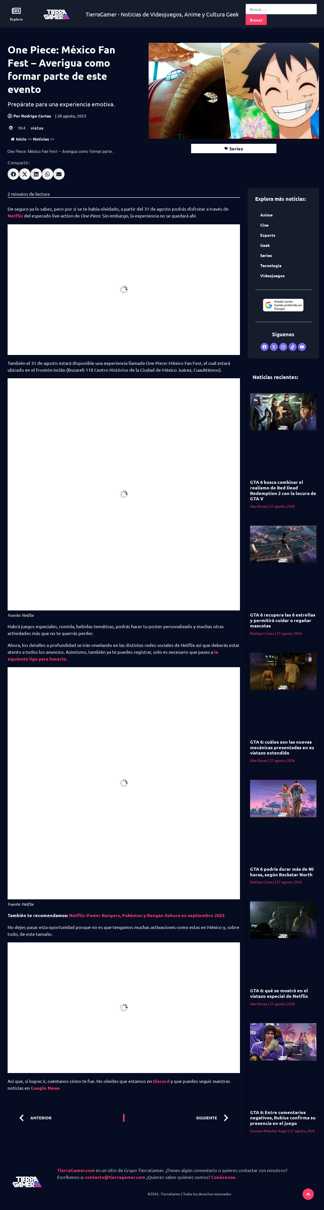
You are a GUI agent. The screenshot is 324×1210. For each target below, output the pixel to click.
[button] (13, 174)
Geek (265, 245)
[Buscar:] (281, 9)
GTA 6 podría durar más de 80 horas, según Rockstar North (282, 871)
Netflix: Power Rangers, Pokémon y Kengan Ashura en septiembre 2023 (147, 915)
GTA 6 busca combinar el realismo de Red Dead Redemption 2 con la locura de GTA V (283, 490)
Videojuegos (272, 275)
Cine (264, 225)
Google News (45, 1088)
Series (236, 148)
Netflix (16, 216)
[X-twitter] (274, 347)
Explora (16, 19)
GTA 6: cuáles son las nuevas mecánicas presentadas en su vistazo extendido (282, 747)
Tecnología (270, 265)
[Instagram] (283, 347)
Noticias (41, 139)
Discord (162, 1081)
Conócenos (223, 1177)
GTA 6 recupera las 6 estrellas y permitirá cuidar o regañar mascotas (282, 620)
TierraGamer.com (76, 1170)
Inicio (21, 139)
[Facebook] (264, 347)
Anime (266, 214)
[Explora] (16, 10)
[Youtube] (302, 347)
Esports (267, 235)
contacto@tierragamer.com (115, 1177)
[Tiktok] (293, 347)
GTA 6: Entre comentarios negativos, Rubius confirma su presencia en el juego (283, 1117)
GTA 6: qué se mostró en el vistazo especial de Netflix (279, 993)
